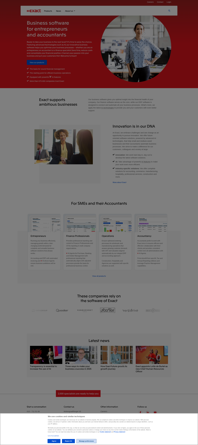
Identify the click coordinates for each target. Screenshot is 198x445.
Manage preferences (86, 441)
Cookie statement (105, 432)
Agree (54, 441)
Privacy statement (119, 432)
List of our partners (53, 435)
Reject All (68, 441)
